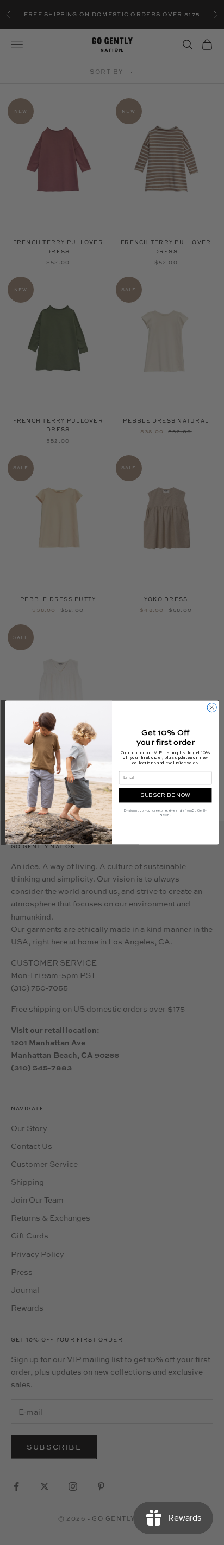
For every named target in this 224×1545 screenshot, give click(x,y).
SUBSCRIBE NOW (165, 795)
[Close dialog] (211, 707)
